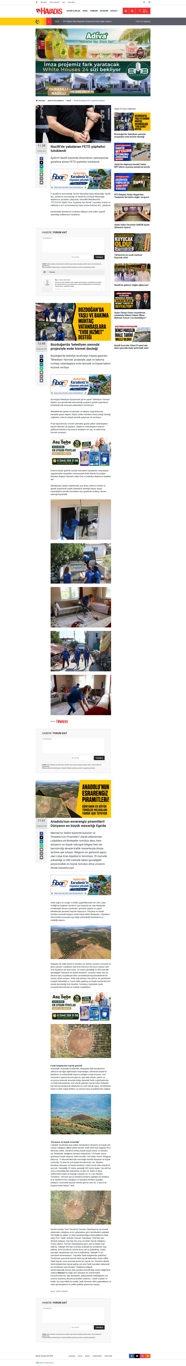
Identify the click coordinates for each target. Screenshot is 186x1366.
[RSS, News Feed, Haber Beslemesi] (147, 1356)
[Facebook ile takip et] (131, 1356)
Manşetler (44, 2)
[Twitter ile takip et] (137, 1356)
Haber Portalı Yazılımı (46, 1363)
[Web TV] (144, 2)
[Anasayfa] (37, 2)
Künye (80, 1356)
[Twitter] (41, 162)
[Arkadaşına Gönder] (41, 174)
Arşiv (63, 2)
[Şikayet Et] (101, 289)
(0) (65, 289)
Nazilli (69, 100)
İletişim (87, 1356)
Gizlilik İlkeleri (97, 1356)
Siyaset (114, 11)
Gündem (94, 11)
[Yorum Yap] (41, 182)
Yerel (85, 11)
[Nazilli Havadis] (49, 11)
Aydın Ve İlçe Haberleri (56, 100)
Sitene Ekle (71, 2)
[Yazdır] (41, 178)
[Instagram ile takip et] (142, 1356)
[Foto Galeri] (149, 2)
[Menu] (126, 11)
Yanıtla (59, 289)
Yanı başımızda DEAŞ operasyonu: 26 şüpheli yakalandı (83, 21)
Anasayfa (41, 100)
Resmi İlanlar (73, 11)
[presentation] (43, 21)
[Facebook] (41, 158)
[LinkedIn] (41, 166)
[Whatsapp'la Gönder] (41, 170)
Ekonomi (104, 11)
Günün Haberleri (54, 2)
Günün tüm (143, 21)
